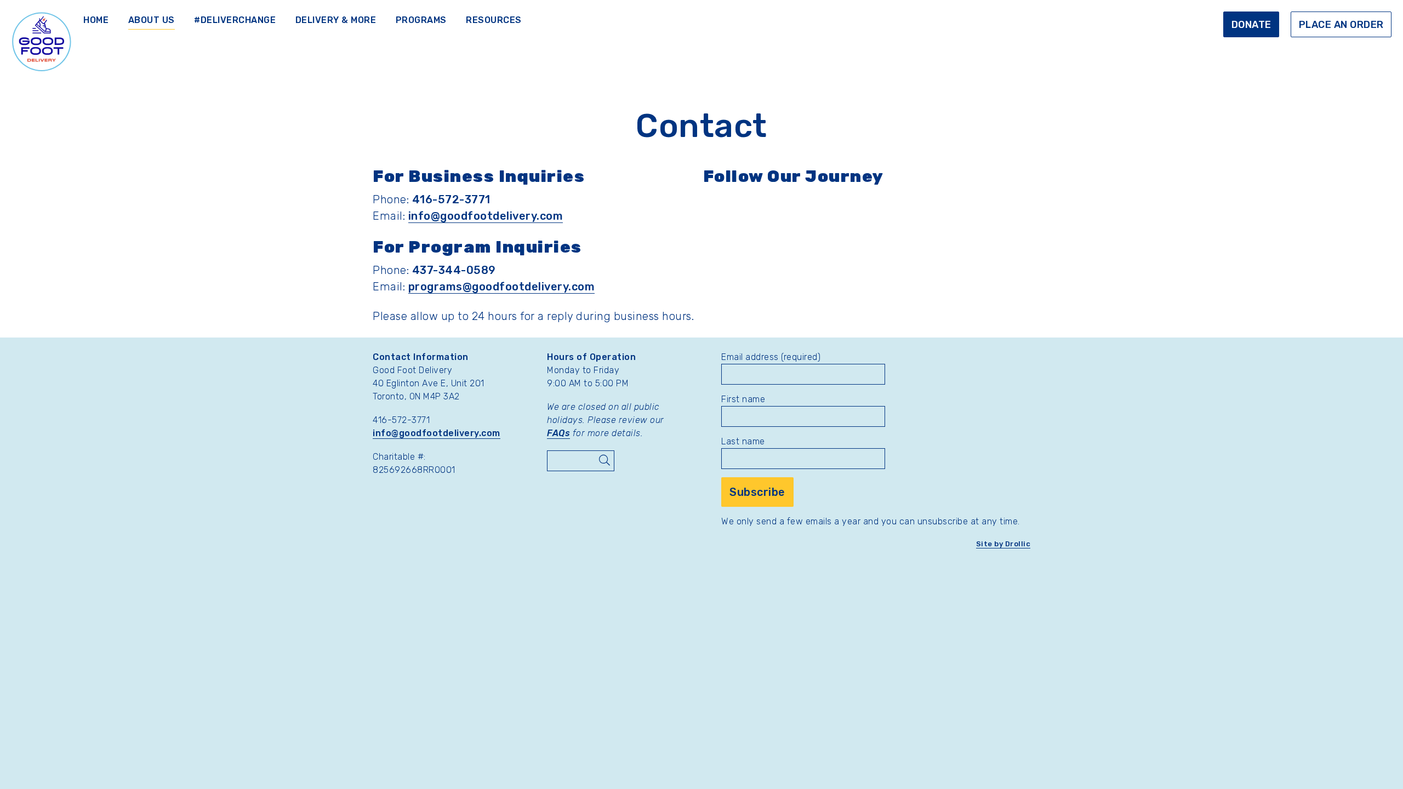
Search (604, 460)
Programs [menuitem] (421, 20)
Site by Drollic (1003, 544)
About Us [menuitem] (151, 20)
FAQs (558, 433)
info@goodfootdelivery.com (485, 215)
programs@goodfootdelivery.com (501, 286)
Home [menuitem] (96, 20)
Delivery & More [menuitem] (336, 20)
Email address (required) (770, 357)
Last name (743, 441)
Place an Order (1341, 25)
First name (743, 399)
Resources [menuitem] (494, 20)
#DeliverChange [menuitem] (235, 20)
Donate (1251, 25)
